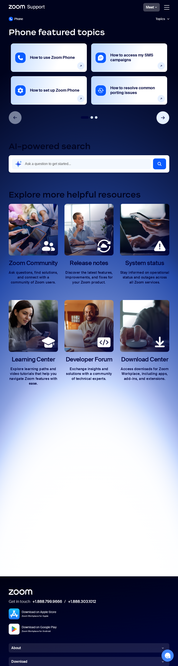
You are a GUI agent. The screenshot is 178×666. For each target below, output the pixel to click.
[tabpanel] (49, 74)
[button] (89, 19)
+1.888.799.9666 (47, 601)
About (16, 648)
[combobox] (81, 164)
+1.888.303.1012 (82, 601)
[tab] (85, 117)
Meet (150, 7)
